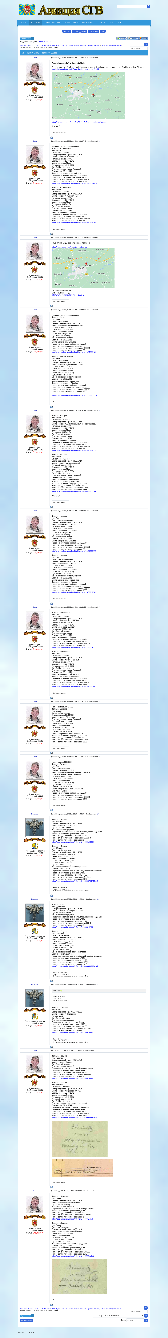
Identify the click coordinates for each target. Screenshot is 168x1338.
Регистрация (93, 31)
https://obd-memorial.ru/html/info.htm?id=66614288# (73, 842)
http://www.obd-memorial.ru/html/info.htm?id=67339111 (74, 551)
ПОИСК (83, 31)
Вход (102, 31)
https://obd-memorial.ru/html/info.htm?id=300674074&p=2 (75, 881)
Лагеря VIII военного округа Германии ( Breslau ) (84, 46)
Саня (35, 58)
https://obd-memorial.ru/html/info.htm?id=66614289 (72, 927)
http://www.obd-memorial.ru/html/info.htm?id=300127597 (74, 492)
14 (95, 1191)
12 (98, 984)
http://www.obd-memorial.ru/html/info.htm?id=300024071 (74, 687)
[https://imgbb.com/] (83, 287)
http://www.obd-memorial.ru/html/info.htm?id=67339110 (74, 451)
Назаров (47, 42)
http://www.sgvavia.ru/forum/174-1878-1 (68, 295)
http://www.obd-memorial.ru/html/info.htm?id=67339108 (74, 223)
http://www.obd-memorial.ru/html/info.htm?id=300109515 (74, 184)
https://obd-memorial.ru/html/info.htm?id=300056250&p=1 (75, 1118)
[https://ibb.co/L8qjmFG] (88, 118)
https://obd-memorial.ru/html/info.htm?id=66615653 (72, 1219)
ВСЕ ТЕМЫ (67, 31)
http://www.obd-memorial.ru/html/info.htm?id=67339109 (74, 352)
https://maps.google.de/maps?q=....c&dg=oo (69, 247)
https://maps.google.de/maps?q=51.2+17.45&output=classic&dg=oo (79, 122)
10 (98, 814)
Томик (40, 42)
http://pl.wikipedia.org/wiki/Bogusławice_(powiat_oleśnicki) (75, 69)
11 (98, 899)
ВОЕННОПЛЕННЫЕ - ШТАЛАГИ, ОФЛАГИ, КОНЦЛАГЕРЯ (48, 46)
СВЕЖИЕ (76, 31)
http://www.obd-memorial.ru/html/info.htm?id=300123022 (74, 592)
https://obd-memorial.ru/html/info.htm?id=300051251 (73, 1256)
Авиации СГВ (24, 46)
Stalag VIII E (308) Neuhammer (111, 46)
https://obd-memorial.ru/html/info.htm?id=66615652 (72, 1079)
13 (95, 1050)
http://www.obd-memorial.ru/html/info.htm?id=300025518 (74, 395)
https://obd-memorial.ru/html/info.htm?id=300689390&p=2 (75, 966)
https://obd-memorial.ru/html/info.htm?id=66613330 (72, 1032)
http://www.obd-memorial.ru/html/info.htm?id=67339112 (74, 647)
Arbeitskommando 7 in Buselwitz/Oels (31, 47)
